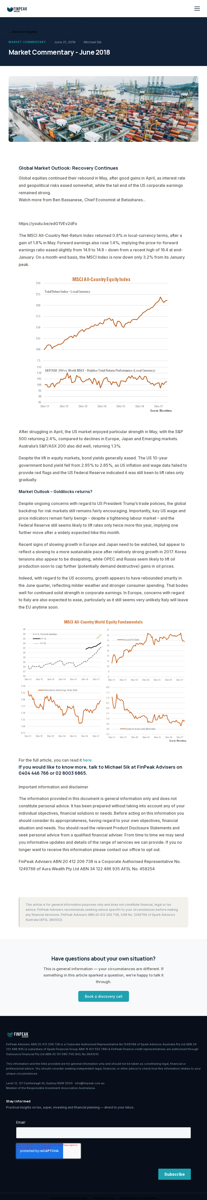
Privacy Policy (103, 1198)
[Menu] (197, 9)
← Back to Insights (23, 32)
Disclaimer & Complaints (138, 1198)
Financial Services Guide (68, 1198)
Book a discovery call (103, 996)
